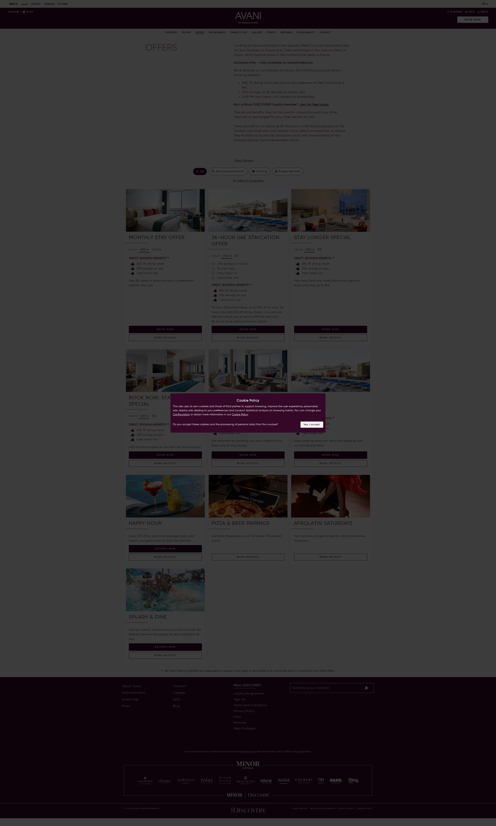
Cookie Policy (240, 414)
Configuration (181, 414)
